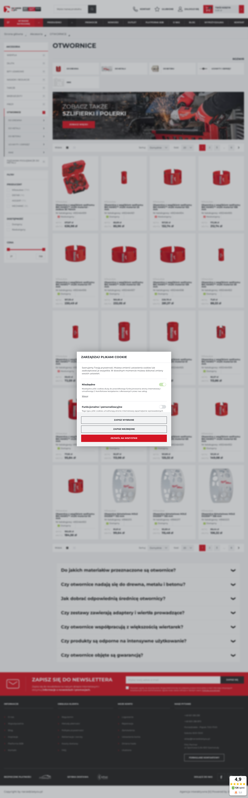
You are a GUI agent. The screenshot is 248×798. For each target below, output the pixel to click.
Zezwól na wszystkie (124, 438)
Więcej (85, 396)
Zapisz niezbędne (124, 429)
